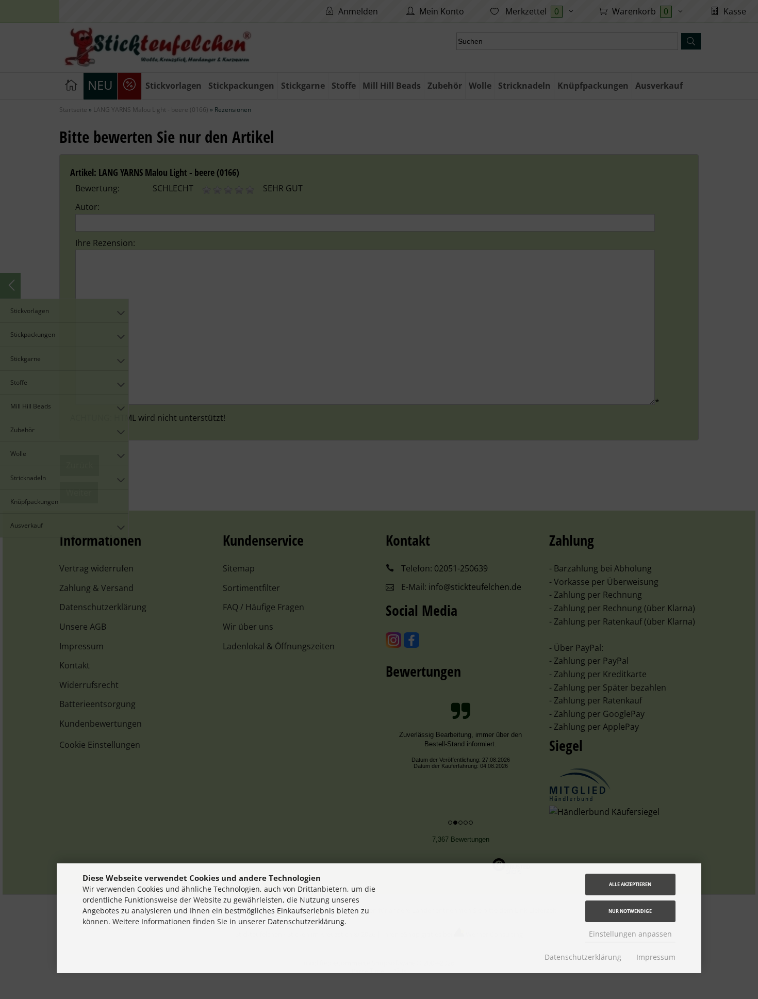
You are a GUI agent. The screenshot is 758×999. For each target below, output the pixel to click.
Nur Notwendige (630, 911)
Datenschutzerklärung (583, 957)
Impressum (655, 957)
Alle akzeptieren (630, 884)
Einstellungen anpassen (630, 934)
